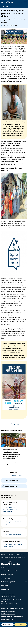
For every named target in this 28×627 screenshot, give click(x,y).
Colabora (4, 585)
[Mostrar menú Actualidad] (26, 589)
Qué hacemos (6, 578)
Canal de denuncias (7, 619)
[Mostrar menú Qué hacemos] (26, 578)
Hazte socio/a (7, 624)
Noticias (5, 6)
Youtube (12, 570)
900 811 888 (4, 604)
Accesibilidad (19, 608)
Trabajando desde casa (11, 480)
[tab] (11, 472)
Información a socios (7, 608)
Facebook (1, 570)
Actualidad (11, 554)
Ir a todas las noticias (15, 476)
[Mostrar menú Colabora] (26, 585)
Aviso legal (11, 611)
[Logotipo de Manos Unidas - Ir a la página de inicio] (7, 3)
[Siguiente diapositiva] (26, 472)
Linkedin (16, 570)
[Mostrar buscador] (21, 2)
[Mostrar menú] (25, 2)
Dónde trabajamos (8, 582)
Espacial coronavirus (11, 486)
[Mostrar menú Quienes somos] (26, 574)
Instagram (8, 570)
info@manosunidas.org (8, 596)
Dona (20, 624)
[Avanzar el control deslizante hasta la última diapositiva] (2, 472)
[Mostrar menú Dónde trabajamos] (26, 582)
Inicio (3, 554)
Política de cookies (7, 616)
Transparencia (18, 616)
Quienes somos (7, 574)
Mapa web (4, 611)
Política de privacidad (8, 614)
